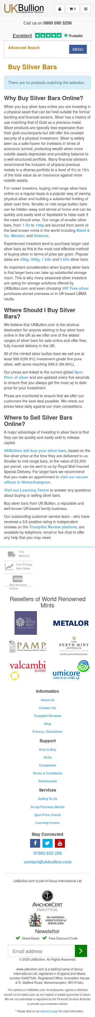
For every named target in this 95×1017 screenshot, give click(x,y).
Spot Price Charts (47, 814)
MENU (78, 49)
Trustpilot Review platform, (53, 526)
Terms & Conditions (47, 773)
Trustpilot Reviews (47, 715)
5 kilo (65, 259)
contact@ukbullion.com (48, 862)
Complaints (47, 765)
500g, (36, 259)
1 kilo (46, 259)
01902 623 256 (48, 853)
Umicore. (42, 235)
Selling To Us (47, 798)
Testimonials (47, 781)
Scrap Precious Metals (48, 806)
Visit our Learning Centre (26, 490)
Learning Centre (47, 822)
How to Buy (47, 749)
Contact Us (47, 707)
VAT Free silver (75, 288)
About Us (48, 699)
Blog (47, 723)
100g (39, 225)
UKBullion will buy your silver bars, (35, 450)
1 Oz (26, 225)
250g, (25, 259)
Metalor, (18, 235)
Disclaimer (54, 731)
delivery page (49, 1011)
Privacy (38, 731)
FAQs (48, 757)
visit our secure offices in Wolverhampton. (46, 479)
